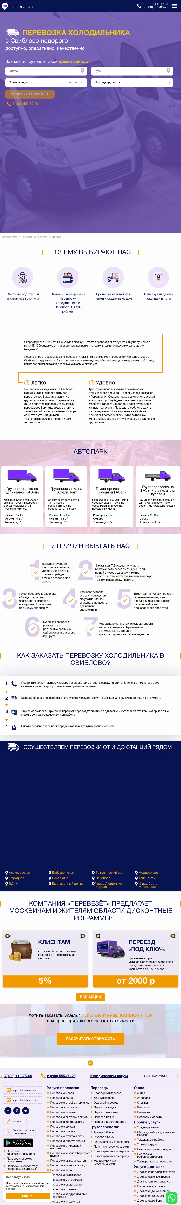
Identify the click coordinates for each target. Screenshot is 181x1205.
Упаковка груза (147, 1144)
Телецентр (147, 878)
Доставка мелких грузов (153, 1177)
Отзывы (142, 1103)
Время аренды (18, 82)
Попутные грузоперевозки (111, 1147)
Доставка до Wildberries (153, 1191)
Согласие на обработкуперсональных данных (22, 1167)
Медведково (148, 872)
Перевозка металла (63, 1107)
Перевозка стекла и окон (67, 1136)
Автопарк (143, 1098)
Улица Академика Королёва (108, 885)
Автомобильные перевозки (112, 1142)
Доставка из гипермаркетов (156, 1172)
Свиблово (102, 878)
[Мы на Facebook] (7, 1110)
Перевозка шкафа (62, 1127)
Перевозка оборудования (67, 1141)
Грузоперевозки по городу (111, 1156)
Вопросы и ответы (149, 1117)
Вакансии (143, 1112)
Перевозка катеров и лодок (69, 1165)
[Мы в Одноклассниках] (16, 1110)
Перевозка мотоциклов (66, 1180)
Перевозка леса (61, 1170)
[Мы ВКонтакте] (25, 1110)
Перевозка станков (63, 1189)
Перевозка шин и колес (65, 1175)
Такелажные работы (150, 1140)
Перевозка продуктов (65, 1202)
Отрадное (16, 878)
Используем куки (18, 1177)
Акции (141, 1093)
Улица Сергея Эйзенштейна (149, 885)
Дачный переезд (105, 1098)
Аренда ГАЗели (104, 1132)
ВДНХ (13, 883)
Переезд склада (105, 1107)
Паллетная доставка (151, 1186)
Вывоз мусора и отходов (154, 1149)
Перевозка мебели (62, 1093)
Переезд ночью (104, 1117)
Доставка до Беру (149, 1201)
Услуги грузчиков (148, 1127)
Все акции (90, 997)
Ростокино (60, 878)
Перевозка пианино (63, 1112)
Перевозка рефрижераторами (150, 1155)
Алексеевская (19, 872)
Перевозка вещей (62, 1098)
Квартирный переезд (108, 1093)
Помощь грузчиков (107, 82)
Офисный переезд (106, 1103)
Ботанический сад (109, 872)
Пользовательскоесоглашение (20, 1160)
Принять (28, 1195)
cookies (11, 1188)
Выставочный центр (67, 883)
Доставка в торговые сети (155, 1182)
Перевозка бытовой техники (69, 1117)
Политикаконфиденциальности (21, 1152)
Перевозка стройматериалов (70, 1103)
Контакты (143, 1107)
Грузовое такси (104, 1137)
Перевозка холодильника (67, 1122)
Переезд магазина (106, 1112)
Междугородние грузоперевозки (105, 1162)
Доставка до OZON (150, 1196)
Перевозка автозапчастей (68, 1161)
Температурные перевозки (155, 1162)
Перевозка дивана (62, 1131)
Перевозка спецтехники (66, 1185)
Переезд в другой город (110, 1122)
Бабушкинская (63, 872)
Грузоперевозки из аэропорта (114, 1151)
